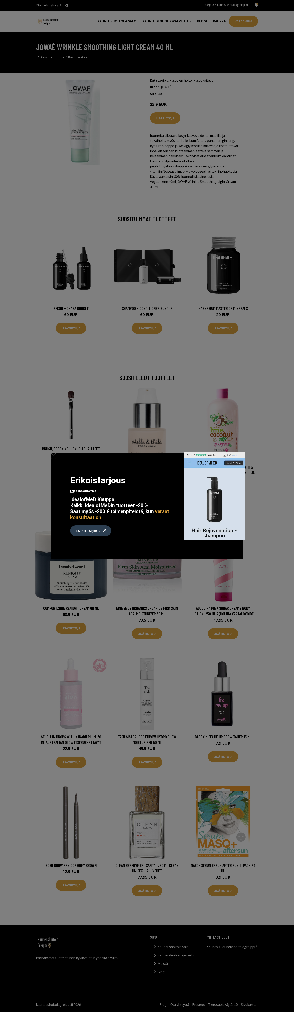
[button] (90, 530)
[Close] (53, 456)
